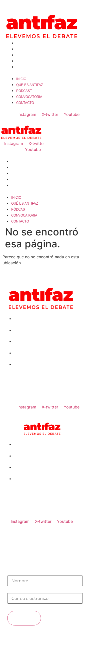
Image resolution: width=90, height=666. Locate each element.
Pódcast (24, 55)
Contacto (25, 67)
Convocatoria (29, 61)
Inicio (21, 43)
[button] (45, 73)
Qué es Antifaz (29, 49)
